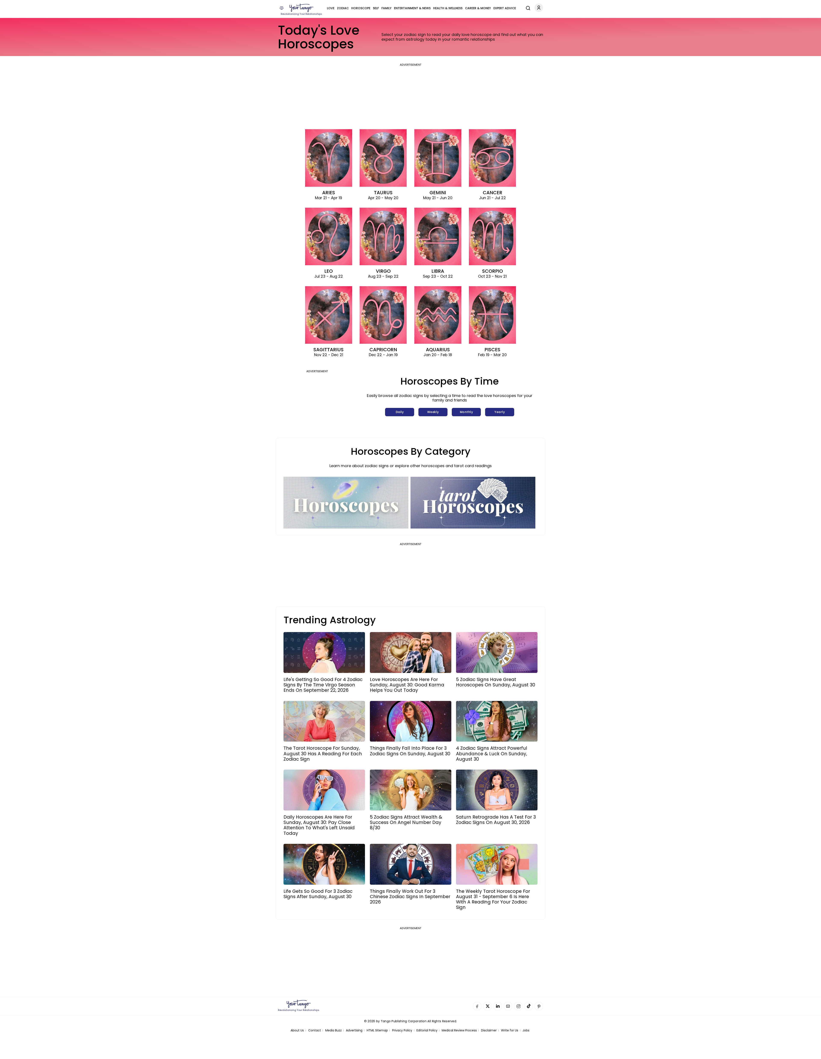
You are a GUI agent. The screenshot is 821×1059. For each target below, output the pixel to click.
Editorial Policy (426, 1030)
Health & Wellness (447, 8)
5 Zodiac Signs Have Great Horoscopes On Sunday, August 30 (495, 682)
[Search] (527, 7)
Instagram (518, 1006)
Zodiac (343, 8)
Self (376, 8)
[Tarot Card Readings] (472, 503)
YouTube (508, 1006)
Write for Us (509, 1030)
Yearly (500, 412)
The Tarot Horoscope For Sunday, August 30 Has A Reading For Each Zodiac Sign (323, 753)
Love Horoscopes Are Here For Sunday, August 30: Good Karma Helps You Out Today (407, 685)
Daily (400, 412)
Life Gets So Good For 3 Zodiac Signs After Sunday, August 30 (318, 894)
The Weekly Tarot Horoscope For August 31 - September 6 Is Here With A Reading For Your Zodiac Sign (493, 899)
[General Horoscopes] (346, 503)
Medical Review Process (459, 1030)
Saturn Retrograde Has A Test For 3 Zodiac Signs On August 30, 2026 (496, 819)
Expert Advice (504, 8)
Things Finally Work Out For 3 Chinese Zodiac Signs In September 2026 (410, 897)
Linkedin (497, 1006)
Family (386, 8)
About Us (297, 1030)
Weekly (433, 412)
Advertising (354, 1030)
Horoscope (360, 8)
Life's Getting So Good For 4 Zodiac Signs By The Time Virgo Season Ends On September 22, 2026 (323, 685)
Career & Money (478, 8)
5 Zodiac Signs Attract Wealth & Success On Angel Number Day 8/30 (406, 822)
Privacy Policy (402, 1030)
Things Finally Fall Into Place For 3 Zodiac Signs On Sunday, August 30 (410, 750)
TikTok (528, 1006)
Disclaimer (489, 1030)
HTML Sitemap (377, 1030)
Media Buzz (333, 1030)
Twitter (487, 1006)
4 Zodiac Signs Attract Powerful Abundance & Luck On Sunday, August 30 (491, 753)
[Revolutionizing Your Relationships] (301, 8)
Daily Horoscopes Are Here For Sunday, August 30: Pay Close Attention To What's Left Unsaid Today (319, 825)
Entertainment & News (412, 8)
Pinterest (539, 1006)
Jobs (526, 1030)
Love (330, 8)
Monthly (466, 412)
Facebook (477, 1006)
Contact (314, 1030)
